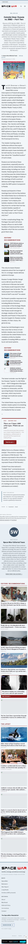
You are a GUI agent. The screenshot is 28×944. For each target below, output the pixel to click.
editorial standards (4, 520)
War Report (5, 887)
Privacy (14, 935)
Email (16, 506)
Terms (20, 935)
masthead (14, 520)
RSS (10, 928)
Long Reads (5, 889)
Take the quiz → (10, 442)
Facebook (11, 506)
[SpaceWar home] (9, 6)
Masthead (5, 902)
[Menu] (24, 6)
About (3, 899)
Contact (4, 911)
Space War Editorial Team (10, 55)
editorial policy (16, 571)
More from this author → (14, 574)
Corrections (5, 908)
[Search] (21, 6)
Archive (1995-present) (9, 892)
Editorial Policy (6, 905)
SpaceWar (5, 881)
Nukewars (5, 884)
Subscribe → (8, 925)
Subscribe (5, 1)
